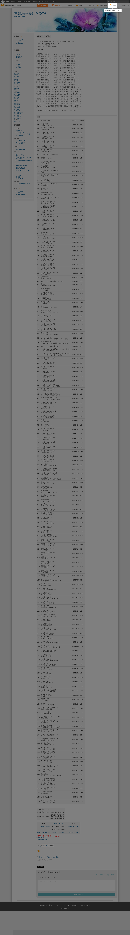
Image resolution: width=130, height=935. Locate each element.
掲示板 (114, 5)
